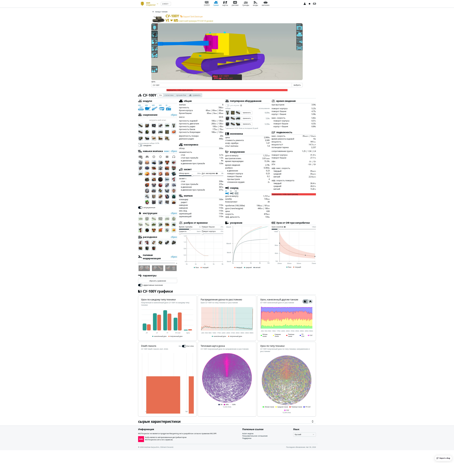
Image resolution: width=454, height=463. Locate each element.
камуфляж (147, 145)
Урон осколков (277, 227)
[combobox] (148, 4)
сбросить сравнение (157, 281)
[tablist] (179, 95)
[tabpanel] (227, 261)
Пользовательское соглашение (255, 436)
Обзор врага (184, 173)
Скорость (182, 231)
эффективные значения (153, 285)
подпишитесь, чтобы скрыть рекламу (180, 90)
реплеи (235, 5)
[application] (201, 252)
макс (166, 151)
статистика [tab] (168, 95)
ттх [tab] (160, 95)
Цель (153, 81)
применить (247, 113)
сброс (174, 114)
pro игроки (234, 105)
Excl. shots (190, 346)
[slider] (139, 263)
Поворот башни (208, 227)
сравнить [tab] (196, 95)
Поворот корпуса (209, 231)
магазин (265, 5)
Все (180, 346)
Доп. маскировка (208, 173)
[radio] (305, 301)
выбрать (297, 85)
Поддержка (246, 438)
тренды (245, 5)
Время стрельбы (185, 227)
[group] (308, 301)
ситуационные (149, 207)
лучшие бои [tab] (181, 95)
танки (216, 5)
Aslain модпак (247, 433)
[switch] (140, 145)
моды (255, 5)
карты (225, 5)
